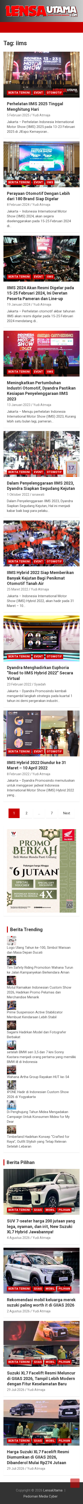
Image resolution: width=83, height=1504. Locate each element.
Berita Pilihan (21, 1162)
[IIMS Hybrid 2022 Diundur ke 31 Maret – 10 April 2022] (41, 733)
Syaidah (40, 684)
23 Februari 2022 (19, 684)
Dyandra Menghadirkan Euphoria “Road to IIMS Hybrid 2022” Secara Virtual (40, 673)
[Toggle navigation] (9, 27)
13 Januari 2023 (18, 405)
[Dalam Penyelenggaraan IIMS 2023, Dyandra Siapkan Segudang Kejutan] (41, 454)
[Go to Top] (75, 1483)
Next (66, 813)
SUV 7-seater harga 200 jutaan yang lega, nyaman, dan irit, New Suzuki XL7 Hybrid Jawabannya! (41, 1226)
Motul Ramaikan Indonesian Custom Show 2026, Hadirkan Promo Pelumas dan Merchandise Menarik (39, 992)
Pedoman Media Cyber (41, 1496)
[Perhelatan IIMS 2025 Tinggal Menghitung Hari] (41, 75)
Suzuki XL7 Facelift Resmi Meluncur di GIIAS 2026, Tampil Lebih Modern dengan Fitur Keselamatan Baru (41, 1378)
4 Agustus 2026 (18, 1238)
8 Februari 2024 (18, 204)
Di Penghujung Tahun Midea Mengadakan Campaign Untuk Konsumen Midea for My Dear (38, 1117)
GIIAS (38, 1210)
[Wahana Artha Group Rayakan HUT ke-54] (11, 1068)
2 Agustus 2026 (18, 1311)
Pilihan (64, 1210)
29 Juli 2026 (15, 1390)
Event (38, 92)
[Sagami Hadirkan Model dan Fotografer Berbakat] (11, 1023)
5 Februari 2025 (18, 115)
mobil (50, 1210)
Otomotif (54, 92)
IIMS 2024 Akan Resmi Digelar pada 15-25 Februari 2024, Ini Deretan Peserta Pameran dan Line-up (40, 293)
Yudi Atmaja (41, 115)
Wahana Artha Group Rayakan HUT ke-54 (38, 1077)
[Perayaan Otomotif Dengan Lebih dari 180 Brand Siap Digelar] (41, 164)
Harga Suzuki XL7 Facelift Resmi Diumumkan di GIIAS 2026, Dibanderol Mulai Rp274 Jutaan (38, 1457)
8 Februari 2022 (18, 774)
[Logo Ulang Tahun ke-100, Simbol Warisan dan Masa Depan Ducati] (11, 938)
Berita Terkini (19, 92)
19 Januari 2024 (18, 304)
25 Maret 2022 (17, 589)
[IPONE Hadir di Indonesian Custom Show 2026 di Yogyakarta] (11, 1083)
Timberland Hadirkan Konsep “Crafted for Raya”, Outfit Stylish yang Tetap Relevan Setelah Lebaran (38, 1142)
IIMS (50, 182)
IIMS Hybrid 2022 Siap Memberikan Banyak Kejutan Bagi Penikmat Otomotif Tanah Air (40, 578)
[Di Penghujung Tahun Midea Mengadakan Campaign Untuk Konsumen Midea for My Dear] (11, 1103)
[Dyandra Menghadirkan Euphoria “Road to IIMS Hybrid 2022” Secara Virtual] (41, 638)
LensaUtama (52, 1490)
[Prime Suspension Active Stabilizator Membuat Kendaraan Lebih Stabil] (11, 1003)
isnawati (38, 494)
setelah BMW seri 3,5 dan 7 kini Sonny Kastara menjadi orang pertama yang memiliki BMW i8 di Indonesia (41, 1057)
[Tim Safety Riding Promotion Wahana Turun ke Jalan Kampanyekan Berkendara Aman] (11, 958)
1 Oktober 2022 (18, 494)
